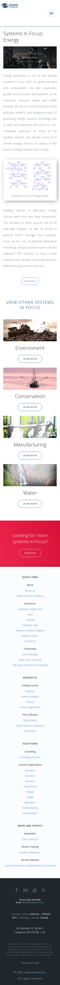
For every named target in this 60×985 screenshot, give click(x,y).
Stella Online (30, 720)
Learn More (30, 358)
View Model (30, 281)
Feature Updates (30, 696)
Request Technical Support (30, 630)
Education (30, 775)
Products (30, 691)
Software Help (30, 625)
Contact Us (30, 641)
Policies (30, 701)
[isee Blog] (43, 889)
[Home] (11, 6)
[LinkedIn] (25, 889)
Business (30, 770)
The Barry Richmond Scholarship (30, 665)
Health (30, 797)
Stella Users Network (30, 659)
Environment (30, 347)
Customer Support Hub (30, 609)
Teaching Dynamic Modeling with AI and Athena (30, 865)
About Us (30, 590)
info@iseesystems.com (33, 902)
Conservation (30, 396)
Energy (30, 791)
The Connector (30, 839)
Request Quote (30, 635)
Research (30, 781)
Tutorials (30, 619)
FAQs (30, 614)
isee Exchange (30, 654)
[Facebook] (16, 889)
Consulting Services (30, 757)
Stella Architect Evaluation (30, 725)
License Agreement (30, 707)
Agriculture (30, 802)
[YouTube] (34, 889)
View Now (30, 553)
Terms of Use (30, 963)
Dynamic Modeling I (30, 852)
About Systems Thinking (30, 596)
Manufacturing (30, 444)
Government (30, 786)
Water (30, 492)
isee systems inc (35, 972)
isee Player (30, 731)
